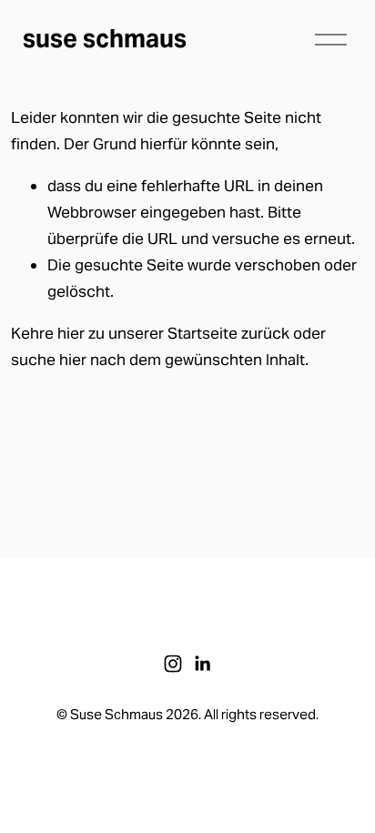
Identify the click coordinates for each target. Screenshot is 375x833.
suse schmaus (105, 39)
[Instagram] (173, 664)
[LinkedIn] (202, 664)
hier (71, 333)
